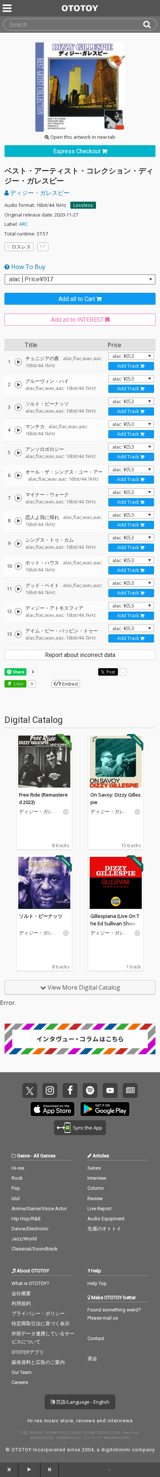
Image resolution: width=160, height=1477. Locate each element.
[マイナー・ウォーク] (18, 498)
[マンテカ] (18, 430)
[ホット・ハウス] (18, 566)
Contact (95, 1338)
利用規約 (21, 1303)
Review (95, 1198)
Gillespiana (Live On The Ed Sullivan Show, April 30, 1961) (115, 923)
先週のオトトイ (104, 1228)
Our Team (22, 1372)
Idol (16, 1198)
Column (95, 1188)
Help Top (97, 1283)
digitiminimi (116, 1449)
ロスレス (21, 246)
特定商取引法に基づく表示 (41, 1323)
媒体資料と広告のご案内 (38, 1362)
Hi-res (18, 1168)
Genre (23, 1156)
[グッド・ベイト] (18, 589)
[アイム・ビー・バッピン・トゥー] (18, 634)
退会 (92, 1358)
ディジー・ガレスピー (39, 193)
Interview (96, 1178)
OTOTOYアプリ (28, 1352)
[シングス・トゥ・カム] (18, 543)
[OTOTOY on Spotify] (90, 1090)
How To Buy (27, 267)
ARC (23, 224)
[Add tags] (42, 247)
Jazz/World (24, 1238)
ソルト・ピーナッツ (41, 916)
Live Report (99, 1208)
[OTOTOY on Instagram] (49, 1090)
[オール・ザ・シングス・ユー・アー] (18, 475)
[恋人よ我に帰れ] (18, 521)
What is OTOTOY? (30, 1283)
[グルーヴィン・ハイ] (18, 385)
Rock (17, 1178)
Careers (20, 1382)
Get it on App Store (52, 1109)
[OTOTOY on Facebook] (70, 1090)
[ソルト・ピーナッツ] (18, 407)
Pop (16, 1188)
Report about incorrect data (80, 655)
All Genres (44, 1156)
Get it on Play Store (105, 1109)
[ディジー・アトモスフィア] (18, 612)
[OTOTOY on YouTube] (110, 1090)
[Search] (150, 24)
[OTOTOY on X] (29, 1090)
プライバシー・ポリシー (38, 1313)
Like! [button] (18, 683)
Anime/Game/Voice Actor (39, 1208)
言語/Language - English (82, 1401)
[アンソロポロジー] (18, 453)
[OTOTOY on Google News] (130, 1090)
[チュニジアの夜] (18, 362)
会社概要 (21, 1293)
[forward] (50, 1469)
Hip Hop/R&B (26, 1218)
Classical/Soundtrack (35, 1249)
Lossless (83, 205)
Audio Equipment (106, 1218)
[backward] (9, 1469)
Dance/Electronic (30, 1228)
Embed (69, 683)
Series (94, 1168)
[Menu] (8, 8)
